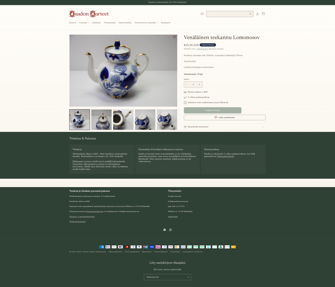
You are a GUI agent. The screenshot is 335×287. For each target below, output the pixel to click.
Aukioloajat (173, 217)
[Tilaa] (188, 277)
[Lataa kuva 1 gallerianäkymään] (79, 119)
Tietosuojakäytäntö (132, 252)
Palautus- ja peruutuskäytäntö (82, 217)
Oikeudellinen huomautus (193, 252)
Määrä (186, 79)
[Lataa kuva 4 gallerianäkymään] (145, 119)
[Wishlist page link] (202, 14)
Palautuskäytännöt (225, 157)
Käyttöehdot (147, 252)
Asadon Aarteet (82, 252)
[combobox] (229, 14)
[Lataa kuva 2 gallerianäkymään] (101, 119)
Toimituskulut (202, 49)
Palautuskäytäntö (115, 252)
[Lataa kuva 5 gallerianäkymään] (167, 119)
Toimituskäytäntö (161, 252)
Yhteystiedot (175, 252)
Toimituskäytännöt (77, 222)
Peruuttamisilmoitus (94, 212)
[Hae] (250, 14)
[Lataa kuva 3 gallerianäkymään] (123, 119)
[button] (84, 22)
